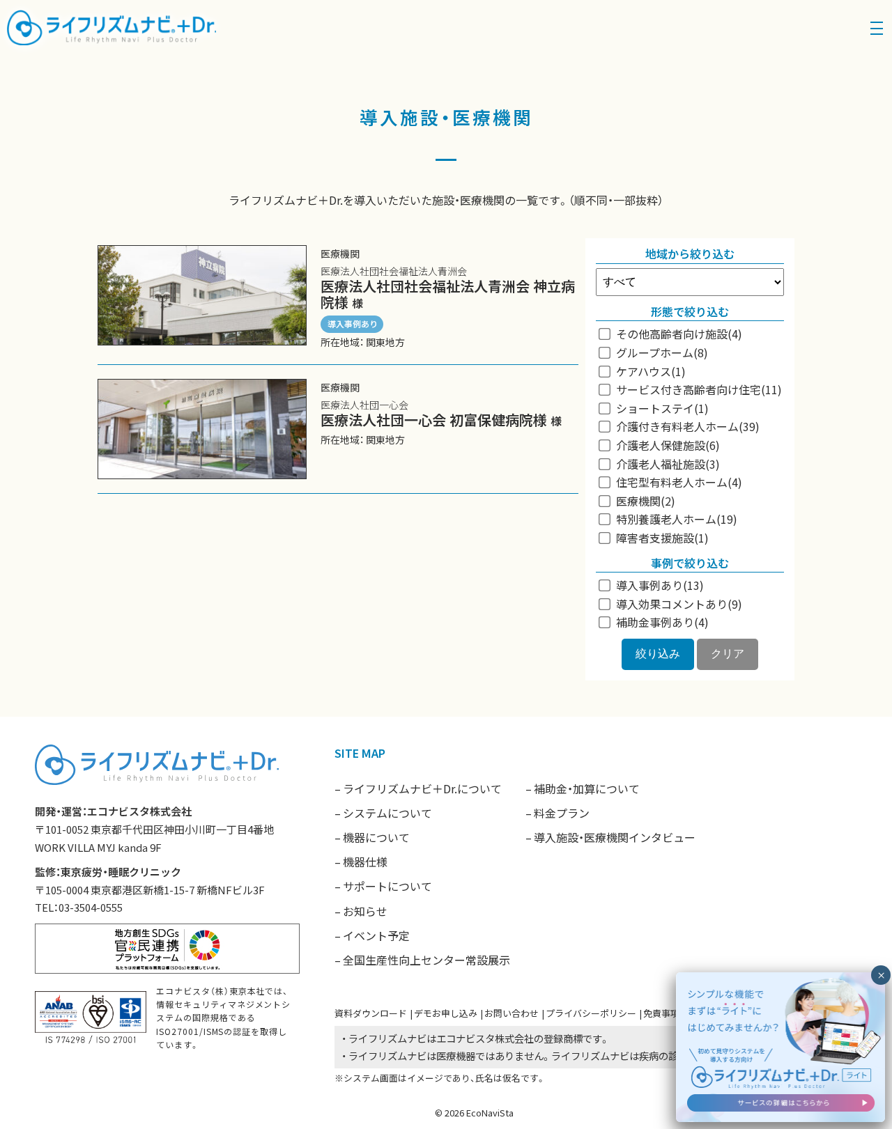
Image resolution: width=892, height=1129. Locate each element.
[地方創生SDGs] (167, 946)
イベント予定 (376, 935)
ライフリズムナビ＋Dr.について (422, 788)
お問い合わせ (511, 1013)
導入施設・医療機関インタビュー (614, 837)
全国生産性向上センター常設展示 (426, 959)
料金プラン (562, 812)
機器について (376, 837)
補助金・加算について (587, 788)
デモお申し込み (445, 1013)
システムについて (387, 812)
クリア (727, 654)
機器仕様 (365, 861)
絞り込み (658, 654)
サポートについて (387, 886)
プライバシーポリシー (591, 1013)
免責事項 (661, 1013)
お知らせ (365, 911)
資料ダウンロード (370, 1013)
